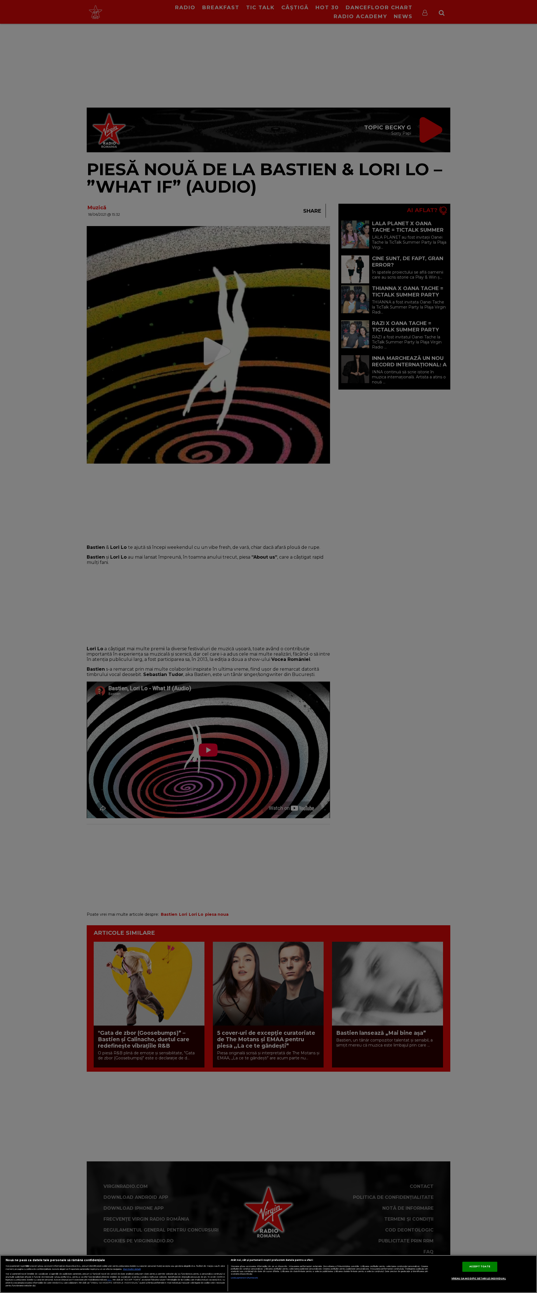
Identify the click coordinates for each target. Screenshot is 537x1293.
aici (109, 1279)
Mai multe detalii (132, 1269)
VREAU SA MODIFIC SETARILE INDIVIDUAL (478, 1278)
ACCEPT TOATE (479, 1266)
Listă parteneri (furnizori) (244, 1278)
